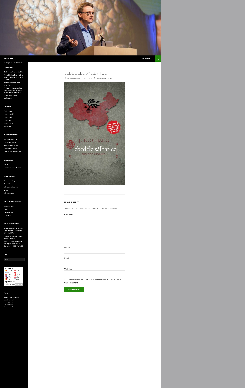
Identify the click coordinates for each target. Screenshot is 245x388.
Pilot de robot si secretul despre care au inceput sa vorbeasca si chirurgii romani (13, 90)
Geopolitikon (8, 184)
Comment (69, 214)
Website (68, 269)
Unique (16, 298)
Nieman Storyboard (10, 149)
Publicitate (7, 126)
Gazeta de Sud (8, 212)
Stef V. (6, 165)
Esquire (6, 209)
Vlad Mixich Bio (147, 58)
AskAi (6, 228)
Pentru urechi (8, 123)
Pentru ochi (8, 117)
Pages (6, 298)
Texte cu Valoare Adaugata (12, 152)
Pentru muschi (9, 114)
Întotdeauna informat (11, 187)
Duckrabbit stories (10, 142)
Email (67, 258)
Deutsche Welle (9, 206)
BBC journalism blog (10, 139)
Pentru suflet (8, 120)
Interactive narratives (11, 145)
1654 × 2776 (88, 78)
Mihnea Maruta (9, 193)
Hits (11, 298)
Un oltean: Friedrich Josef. (12, 168)
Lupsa (6, 190)
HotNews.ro (8, 215)
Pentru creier (8, 111)
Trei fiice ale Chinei (104, 78)
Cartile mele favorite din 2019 (13, 72)
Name (67, 247)
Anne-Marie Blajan (10, 181)
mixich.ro (8, 58)
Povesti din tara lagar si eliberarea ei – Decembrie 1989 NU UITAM (13, 77)
